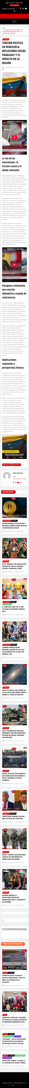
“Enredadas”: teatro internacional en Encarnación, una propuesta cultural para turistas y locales (14, 1041)
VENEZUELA (17, 464)
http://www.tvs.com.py (19, 479)
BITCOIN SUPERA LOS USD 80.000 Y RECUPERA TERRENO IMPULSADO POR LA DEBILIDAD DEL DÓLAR (14, 525)
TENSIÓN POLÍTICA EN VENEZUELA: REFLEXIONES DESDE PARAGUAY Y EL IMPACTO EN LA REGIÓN (12, 31)
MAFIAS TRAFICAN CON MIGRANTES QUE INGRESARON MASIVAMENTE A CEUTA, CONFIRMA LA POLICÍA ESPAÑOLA (13, 777)
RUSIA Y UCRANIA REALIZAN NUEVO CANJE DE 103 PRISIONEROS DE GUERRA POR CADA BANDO (14, 857)
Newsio (10, 1085)
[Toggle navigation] (14, 21)
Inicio (3, 28)
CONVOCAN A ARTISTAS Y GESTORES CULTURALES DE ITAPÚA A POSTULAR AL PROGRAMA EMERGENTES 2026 (14, 1019)
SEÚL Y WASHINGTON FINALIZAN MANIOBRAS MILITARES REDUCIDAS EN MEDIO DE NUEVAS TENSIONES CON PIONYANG (14, 734)
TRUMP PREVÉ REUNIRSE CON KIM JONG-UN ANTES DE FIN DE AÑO (13, 817)
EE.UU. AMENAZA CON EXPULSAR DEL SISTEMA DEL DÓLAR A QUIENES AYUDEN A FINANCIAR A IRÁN (14, 566)
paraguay (7, 464)
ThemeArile (18, 1085)
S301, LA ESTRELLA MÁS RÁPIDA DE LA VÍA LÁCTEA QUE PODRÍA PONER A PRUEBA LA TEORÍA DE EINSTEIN (14, 692)
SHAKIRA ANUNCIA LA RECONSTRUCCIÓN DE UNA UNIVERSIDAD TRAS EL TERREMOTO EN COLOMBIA (13, 898)
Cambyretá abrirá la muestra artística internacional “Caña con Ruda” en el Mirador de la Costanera (13, 979)
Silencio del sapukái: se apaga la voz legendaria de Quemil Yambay (14, 1061)
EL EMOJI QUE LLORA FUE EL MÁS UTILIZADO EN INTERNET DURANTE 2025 (13, 609)
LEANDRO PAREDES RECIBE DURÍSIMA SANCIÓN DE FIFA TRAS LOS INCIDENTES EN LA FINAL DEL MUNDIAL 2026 (13, 651)
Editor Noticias (9, 67)
